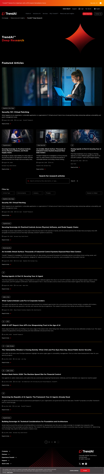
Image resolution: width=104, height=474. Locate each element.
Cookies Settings (74, 470)
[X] (80, 464)
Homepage (5, 18)
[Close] (101, 470)
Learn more (10, 472)
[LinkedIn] (86, 464)
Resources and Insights (18, 18)
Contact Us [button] (98, 13)
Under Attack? (67, 8)
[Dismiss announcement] (101, 3)
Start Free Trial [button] (87, 13)
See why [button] (92, 3)
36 (55, 442)
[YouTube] (83, 464)
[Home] (86, 451)
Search (73, 181)
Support (74, 8)
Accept (85, 470)
